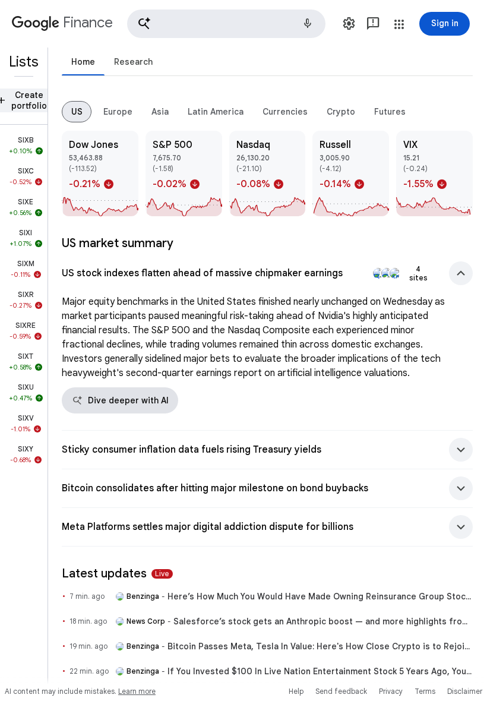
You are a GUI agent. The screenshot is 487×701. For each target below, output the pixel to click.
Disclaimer (464, 691)
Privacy (391, 691)
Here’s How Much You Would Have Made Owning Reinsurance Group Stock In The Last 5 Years (320, 596)
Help (296, 691)
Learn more (137, 691)
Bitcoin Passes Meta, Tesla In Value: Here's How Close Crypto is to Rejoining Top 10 (320, 646)
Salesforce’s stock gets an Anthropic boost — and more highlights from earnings (323, 621)
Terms (425, 691)
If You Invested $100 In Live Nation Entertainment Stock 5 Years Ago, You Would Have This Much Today (320, 671)
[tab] (83, 61)
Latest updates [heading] (115, 573)
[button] (226, 24)
